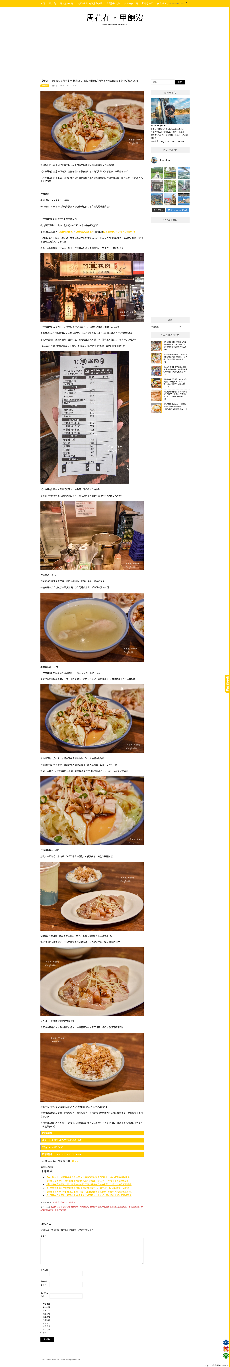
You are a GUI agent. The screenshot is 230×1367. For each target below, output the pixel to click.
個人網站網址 (44, 1294)
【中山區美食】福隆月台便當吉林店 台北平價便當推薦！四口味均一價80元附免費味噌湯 (88, 1177)
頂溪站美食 (65, 1207)
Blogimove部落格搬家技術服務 (217, 1365)
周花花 (54, 86)
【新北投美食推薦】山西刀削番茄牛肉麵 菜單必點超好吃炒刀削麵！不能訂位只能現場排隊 (89, 1184)
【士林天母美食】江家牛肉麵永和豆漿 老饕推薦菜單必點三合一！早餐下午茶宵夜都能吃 (87, 1180)
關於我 (52, 3)
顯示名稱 (44, 1272)
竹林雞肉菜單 (95, 1207)
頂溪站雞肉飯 (60, 1210)
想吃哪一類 (147, 3)
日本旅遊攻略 (67, 3)
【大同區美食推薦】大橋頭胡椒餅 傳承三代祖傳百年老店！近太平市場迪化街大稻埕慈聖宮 (89, 1195)
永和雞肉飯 (123, 1207)
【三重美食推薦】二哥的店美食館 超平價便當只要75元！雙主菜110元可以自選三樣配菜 (87, 1188)
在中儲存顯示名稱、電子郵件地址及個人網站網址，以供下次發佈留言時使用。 (46, 1318)
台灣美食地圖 (131, 3)
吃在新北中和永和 (67, 1202)
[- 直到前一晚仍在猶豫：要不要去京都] (170, 186)
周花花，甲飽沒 (115, 18)
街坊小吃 (45, 86)
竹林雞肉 (75, 1207)
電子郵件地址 (44, 1283)
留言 (43, 1235)
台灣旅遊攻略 (113, 3)
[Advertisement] (115, 52)
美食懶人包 (163, 3)
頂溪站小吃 (55, 1207)
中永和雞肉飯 (134, 1207)
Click (227, 684)
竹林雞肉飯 (84, 1207)
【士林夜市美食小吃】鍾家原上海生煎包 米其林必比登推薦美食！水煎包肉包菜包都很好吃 (89, 1191)
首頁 (42, 3)
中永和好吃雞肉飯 (109, 1207)
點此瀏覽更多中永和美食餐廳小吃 (119, 231)
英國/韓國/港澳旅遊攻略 (90, 3)
